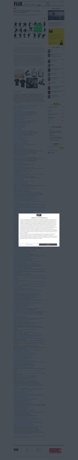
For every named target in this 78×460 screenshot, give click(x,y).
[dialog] (39, 230)
